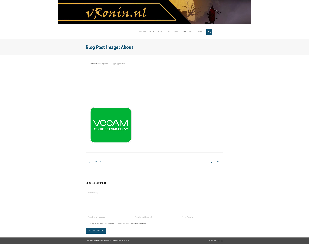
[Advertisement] (154, 84)
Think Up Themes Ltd (103, 241)
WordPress (125, 241)
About (124, 64)
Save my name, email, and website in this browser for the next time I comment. (117, 224)
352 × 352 (116, 64)
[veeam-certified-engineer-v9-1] (110, 125)
